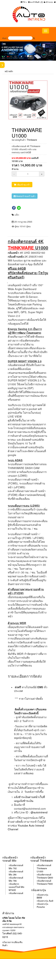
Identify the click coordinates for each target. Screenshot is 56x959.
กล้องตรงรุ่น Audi (45, 900)
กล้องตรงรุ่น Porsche (42, 905)
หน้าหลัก (9, 71)
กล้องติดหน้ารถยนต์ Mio (10, 858)
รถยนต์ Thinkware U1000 (44, 868)
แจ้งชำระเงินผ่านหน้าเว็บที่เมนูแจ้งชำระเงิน (29, 799)
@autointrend (39, 812)
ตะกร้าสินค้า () (36, 2)
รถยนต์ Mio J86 (16, 873)
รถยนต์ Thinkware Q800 (45, 876)
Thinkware (32, 139)
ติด (15, 871)
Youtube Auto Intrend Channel (26, 827)
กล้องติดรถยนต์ (16, 893)
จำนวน (15, 168)
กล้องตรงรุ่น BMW (42, 896)
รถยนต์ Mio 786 (16, 879)
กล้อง (11, 871)
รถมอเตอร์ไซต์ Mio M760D (16, 887)
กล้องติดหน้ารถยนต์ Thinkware (41, 858)
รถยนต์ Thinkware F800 (45, 882)
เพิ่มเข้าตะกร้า (23, 184)
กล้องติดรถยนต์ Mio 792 (16, 867)
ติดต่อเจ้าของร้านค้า (25, 196)
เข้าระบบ (49, 2)
